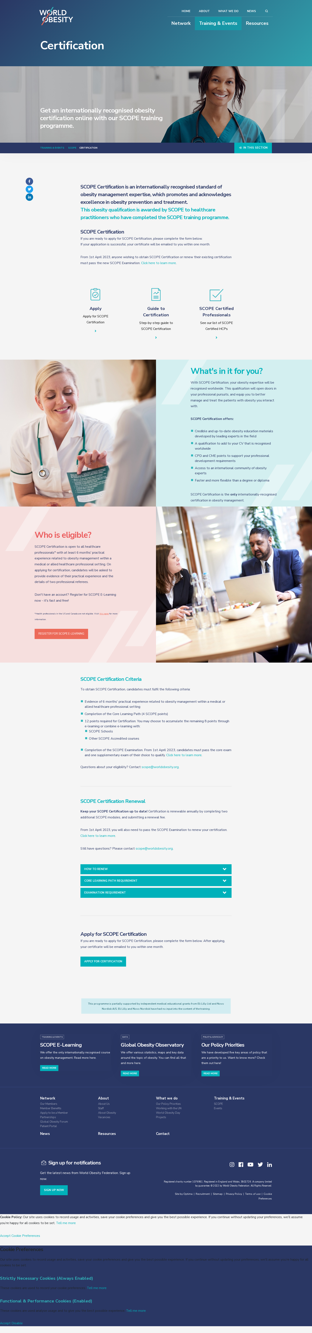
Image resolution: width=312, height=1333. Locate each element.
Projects (161, 1117)
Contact (163, 1133)
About (204, 11)
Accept (5, 1235)
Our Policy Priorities (168, 1104)
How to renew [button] (96, 869)
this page (104, 613)
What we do (228, 11)
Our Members (48, 1104)
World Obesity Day (168, 1113)
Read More (49, 1068)
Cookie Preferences (25, 1235)
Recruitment (203, 1194)
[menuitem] (65, 1103)
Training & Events (218, 23)
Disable (17, 1323)
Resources (257, 23)
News (251, 11)
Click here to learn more (158, 263)
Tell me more (66, 1223)
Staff (101, 1108)
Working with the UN (168, 1108)
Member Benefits (50, 1108)
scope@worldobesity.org (160, 767)
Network (181, 23)
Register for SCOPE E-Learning (61, 634)
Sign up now (54, 1190)
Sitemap (218, 1194)
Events (218, 1108)
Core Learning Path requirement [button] (111, 881)
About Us (104, 1104)
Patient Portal (48, 1126)
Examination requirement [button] (105, 893)
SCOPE (71, 147)
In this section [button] (255, 148)
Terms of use (252, 1194)
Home (186, 11)
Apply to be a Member (54, 1113)
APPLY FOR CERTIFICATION (103, 961)
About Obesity (107, 1113)
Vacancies (104, 1117)
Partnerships (48, 1117)
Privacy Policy (234, 1194)
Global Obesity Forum (54, 1121)
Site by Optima (184, 1194)
